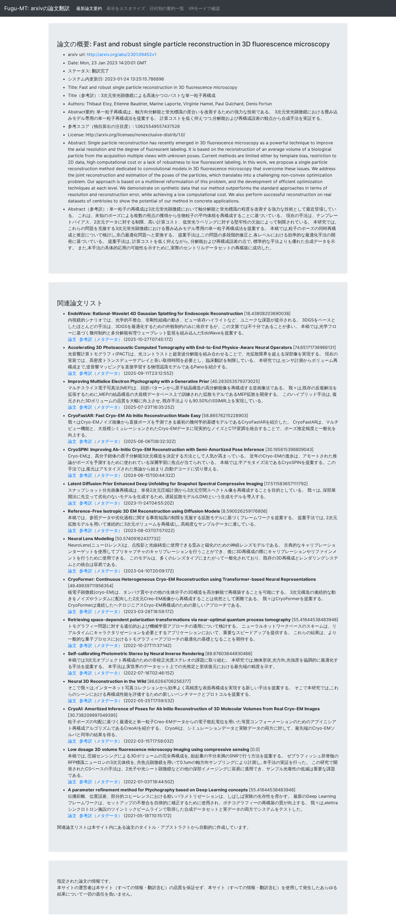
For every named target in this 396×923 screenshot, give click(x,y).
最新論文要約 (89, 8)
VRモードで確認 (204, 8)
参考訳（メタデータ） (100, 339)
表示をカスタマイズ (125, 8)
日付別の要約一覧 (167, 8)
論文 (72, 339)
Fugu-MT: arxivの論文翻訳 (37, 8)
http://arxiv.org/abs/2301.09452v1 (121, 54)
